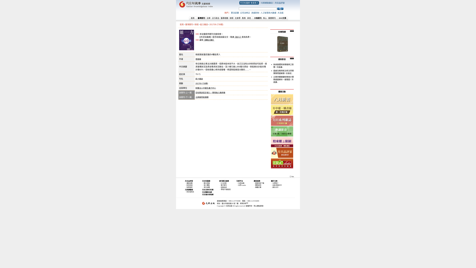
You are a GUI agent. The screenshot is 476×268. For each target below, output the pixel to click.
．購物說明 (257, 185)
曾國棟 (198, 59)
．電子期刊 (223, 185)
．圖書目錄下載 (259, 183)
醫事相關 (224, 18)
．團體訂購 (257, 187)
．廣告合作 (274, 187)
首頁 (192, 18)
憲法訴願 (235, 13)
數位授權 (207, 183)
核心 (265, 18)
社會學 (237, 18)
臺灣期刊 (189, 24)
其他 (249, 18)
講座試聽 (190, 183)
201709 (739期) (216, 24)
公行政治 (215, 18)
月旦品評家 (280, 3)
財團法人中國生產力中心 (205, 88)
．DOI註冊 (222, 183)
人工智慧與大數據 (268, 13)
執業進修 (190, 187)
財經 (231, 18)
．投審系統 (223, 187)
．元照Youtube (241, 185)
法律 (208, 18)
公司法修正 (245, 13)
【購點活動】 (209, 40)
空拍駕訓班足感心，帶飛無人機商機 (210, 93)
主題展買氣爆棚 (201, 97)
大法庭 (280, 13)
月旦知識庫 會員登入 (249, 3)
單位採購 (207, 187)
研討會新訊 (190, 192)
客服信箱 (243, 203)
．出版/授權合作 (276, 185)
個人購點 (207, 185)
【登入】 (238, 37)
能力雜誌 (204, 24)
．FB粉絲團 (240, 183)
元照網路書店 (267, 3)
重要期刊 (272, 18)
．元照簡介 (274, 183)
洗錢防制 (255, 13)
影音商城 (190, 185)
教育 (244, 18)
